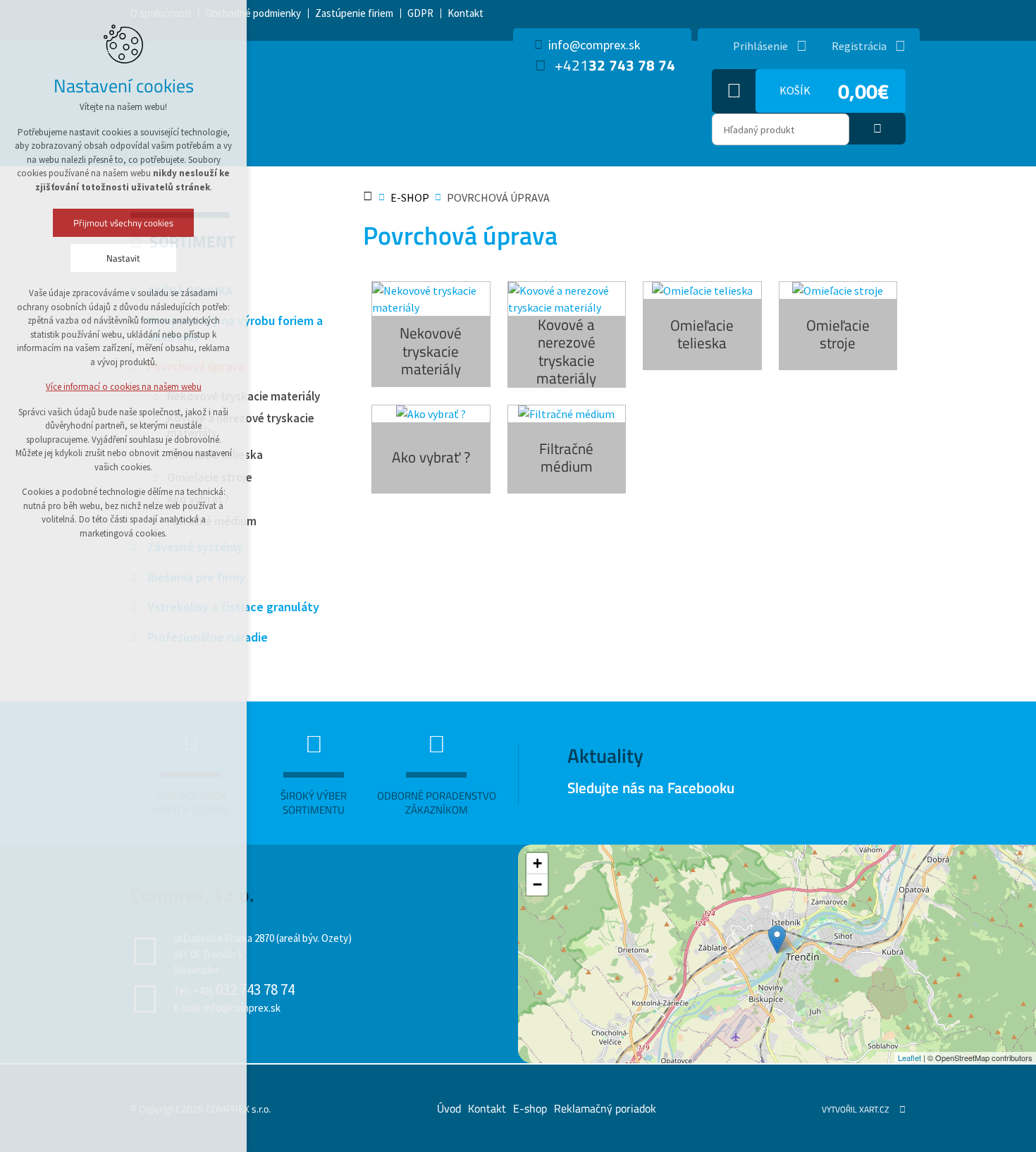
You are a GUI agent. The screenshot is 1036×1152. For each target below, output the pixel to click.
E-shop (530, 1108)
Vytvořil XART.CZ (855, 1109)
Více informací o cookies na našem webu (124, 387)
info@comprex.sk (594, 45)
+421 (615, 65)
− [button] (537, 884)
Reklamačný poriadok (605, 1108)
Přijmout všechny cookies (123, 223)
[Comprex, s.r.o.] (777, 939)
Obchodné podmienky (253, 13)
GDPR (420, 13)
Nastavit (123, 258)
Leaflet (909, 1057)
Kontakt (465, 13)
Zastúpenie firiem (354, 13)
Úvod (449, 1108)
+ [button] (537, 863)
